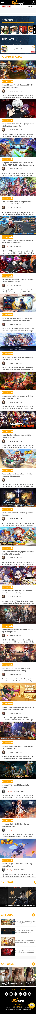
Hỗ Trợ (23, 989)
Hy (7, 91)
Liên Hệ (13, 989)
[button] (34, 32)
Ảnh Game (7, 963)
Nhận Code (25, 922)
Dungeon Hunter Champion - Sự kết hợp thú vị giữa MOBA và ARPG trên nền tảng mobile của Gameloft (17, 165)
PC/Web (4, 888)
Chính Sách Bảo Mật (18, 1004)
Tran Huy (9, 791)
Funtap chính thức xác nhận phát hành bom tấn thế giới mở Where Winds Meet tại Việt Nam (19, 905)
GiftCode (7, 914)
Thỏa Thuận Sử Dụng (18, 1006)
